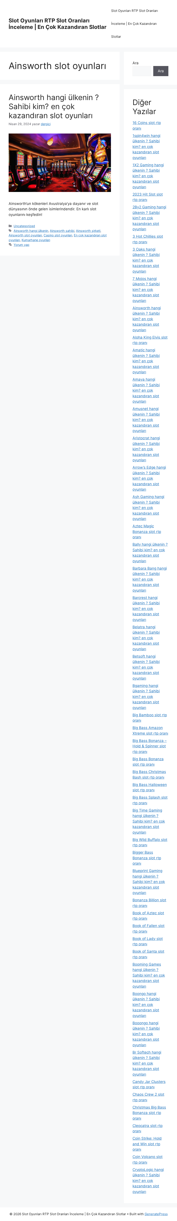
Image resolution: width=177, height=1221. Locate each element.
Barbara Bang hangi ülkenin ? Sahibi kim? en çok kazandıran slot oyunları (150, 579)
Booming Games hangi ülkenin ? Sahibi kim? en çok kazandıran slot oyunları (149, 975)
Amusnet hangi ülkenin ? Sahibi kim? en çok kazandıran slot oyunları (146, 420)
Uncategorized (24, 226)
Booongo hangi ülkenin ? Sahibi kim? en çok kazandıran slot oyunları (146, 1034)
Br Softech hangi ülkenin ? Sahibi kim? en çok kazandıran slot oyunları (147, 1063)
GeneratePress (156, 1214)
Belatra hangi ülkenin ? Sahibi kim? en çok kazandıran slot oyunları (146, 638)
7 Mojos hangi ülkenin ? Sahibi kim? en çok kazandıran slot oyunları (146, 290)
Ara (136, 63)
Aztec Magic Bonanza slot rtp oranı (147, 531)
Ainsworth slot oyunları (25, 235)
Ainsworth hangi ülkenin (31, 231)
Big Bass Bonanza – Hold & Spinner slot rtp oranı (150, 746)
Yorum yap (21, 245)
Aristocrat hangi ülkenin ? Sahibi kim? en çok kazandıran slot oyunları (146, 449)
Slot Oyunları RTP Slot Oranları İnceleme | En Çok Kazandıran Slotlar (57, 23)
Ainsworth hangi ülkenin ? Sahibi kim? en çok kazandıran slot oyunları (54, 106)
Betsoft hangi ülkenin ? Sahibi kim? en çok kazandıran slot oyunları (146, 667)
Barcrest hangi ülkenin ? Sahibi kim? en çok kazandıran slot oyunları (146, 609)
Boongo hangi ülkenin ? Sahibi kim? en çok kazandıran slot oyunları (146, 1005)
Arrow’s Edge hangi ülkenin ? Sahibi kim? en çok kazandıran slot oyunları (149, 478)
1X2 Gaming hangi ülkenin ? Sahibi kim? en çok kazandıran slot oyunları (148, 176)
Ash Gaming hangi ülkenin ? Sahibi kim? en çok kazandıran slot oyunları (148, 508)
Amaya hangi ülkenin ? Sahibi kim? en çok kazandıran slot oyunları (146, 390)
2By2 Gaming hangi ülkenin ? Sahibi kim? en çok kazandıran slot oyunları (149, 218)
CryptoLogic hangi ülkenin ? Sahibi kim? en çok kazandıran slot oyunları (148, 1181)
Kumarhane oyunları (36, 240)
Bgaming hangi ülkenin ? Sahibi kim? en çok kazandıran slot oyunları (146, 697)
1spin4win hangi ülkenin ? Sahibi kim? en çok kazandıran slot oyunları (146, 147)
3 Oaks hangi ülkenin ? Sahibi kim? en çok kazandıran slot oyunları (146, 260)
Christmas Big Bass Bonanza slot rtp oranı (149, 1112)
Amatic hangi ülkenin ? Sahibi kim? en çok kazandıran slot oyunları (146, 361)
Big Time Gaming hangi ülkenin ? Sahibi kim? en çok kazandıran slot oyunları (149, 821)
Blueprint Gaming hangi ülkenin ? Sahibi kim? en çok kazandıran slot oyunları (149, 882)
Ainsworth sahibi (62, 231)
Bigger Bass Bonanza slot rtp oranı (147, 858)
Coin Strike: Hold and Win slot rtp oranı (147, 1144)
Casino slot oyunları (58, 235)
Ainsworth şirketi (88, 231)
